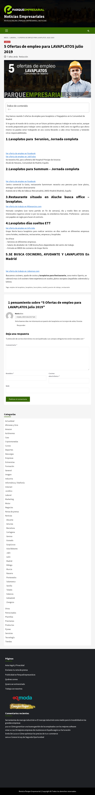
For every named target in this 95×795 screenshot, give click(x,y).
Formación (9, 466)
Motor (7, 503)
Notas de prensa (12, 511)
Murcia (9, 569)
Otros (7, 608)
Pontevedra (11, 577)
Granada (9, 540)
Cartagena (10, 532)
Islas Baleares (12, 548)
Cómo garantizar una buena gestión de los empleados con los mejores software (43, 726)
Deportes (9, 450)
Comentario (11, 345)
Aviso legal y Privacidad (14, 665)
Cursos (8, 445)
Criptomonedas (11, 441)
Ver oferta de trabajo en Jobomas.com (22, 271)
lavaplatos (29, 287)
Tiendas (8, 641)
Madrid (9, 561)
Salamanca (10, 581)
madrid (45, 287)
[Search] (88, 31)
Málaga (9, 565)
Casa (7, 437)
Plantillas (9, 617)
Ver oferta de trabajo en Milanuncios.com (23, 206)
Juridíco (8, 491)
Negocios (9, 507)
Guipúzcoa (10, 544)
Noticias (8, 515)
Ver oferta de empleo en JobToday (21, 156)
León (8, 557)
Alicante (9, 520)
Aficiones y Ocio (11, 425)
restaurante (66, 287)
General (8, 470)
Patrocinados (10, 613)
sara (7, 737)
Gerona (9, 536)
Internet (8, 487)
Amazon (8, 429)
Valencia (9, 594)
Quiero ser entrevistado (15, 684)
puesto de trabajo (54, 287)
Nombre (10, 373)
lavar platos (38, 287)
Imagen (8, 474)
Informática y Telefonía (15, 482)
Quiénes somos (11, 679)
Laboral (7, 42)
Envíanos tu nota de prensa (16, 670)
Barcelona (10, 528)
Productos (9, 625)
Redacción (23, 56)
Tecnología (9, 637)
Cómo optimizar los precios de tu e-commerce (39, 733)
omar (7, 730)
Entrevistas (10, 462)
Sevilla (9, 585)
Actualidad (9, 421)
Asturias (9, 524)
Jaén (8, 553)
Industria (9, 478)
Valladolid (10, 598)
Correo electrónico (54, 374)
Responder (21, 325)
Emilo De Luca (11, 733)
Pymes (8, 629)
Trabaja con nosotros (13, 688)
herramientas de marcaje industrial (19, 720)
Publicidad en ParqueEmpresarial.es (20, 674)
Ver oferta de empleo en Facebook (21, 153)
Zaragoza (10, 602)
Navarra (9, 573)
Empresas (9, 458)
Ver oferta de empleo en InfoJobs (20, 228)
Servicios (9, 633)
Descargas (9, 454)
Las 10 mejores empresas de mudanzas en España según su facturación (41, 730)
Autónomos (10, 433)
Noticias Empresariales (24, 16)
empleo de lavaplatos (17, 287)
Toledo (9, 590)
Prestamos (9, 621)
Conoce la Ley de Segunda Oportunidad (27, 737)
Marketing (9, 499)
